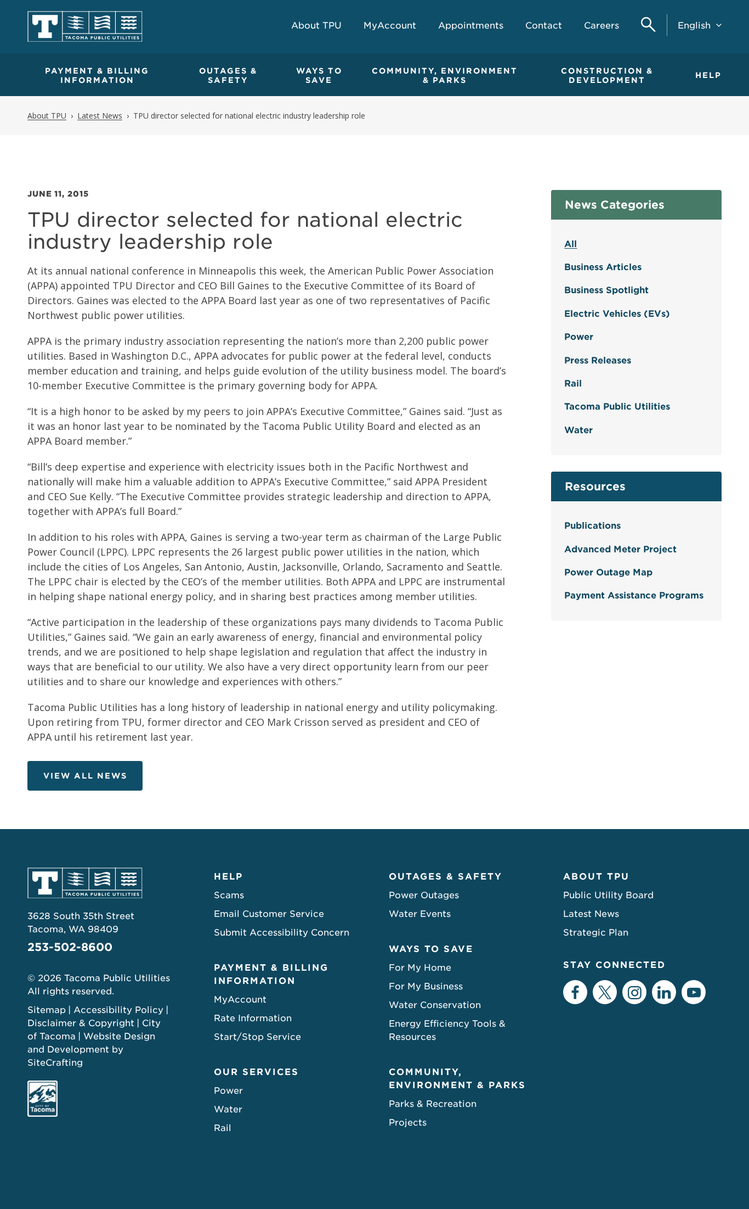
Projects (408, 1122)
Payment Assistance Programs (633, 595)
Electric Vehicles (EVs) (617, 314)
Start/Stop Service (257, 1037)
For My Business (426, 986)
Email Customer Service (269, 914)
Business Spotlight (606, 290)
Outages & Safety (228, 75)
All (570, 244)
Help (708, 75)
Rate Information (253, 1018)
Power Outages (424, 895)
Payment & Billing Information (97, 75)
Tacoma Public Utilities (617, 406)
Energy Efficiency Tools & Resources (447, 1030)
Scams (229, 895)
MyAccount (240, 999)
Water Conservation (435, 1005)
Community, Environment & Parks (445, 75)
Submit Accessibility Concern (281, 932)
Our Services (256, 1072)
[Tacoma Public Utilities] (85, 26)
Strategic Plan (595, 932)
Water (578, 430)
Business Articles (603, 267)
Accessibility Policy (118, 1010)
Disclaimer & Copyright (80, 1023)
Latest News (591, 914)
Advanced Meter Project (620, 549)
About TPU (596, 876)
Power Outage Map (608, 572)
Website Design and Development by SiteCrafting (91, 1049)
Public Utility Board (608, 895)
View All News (85, 775)
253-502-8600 (69, 947)
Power (578, 337)
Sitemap (46, 1010)
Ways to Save (319, 75)
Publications (592, 525)
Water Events (420, 914)
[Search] (648, 25)
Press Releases (597, 360)
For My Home (420, 967)
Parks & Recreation (432, 1104)
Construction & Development (607, 75)
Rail (573, 383)
